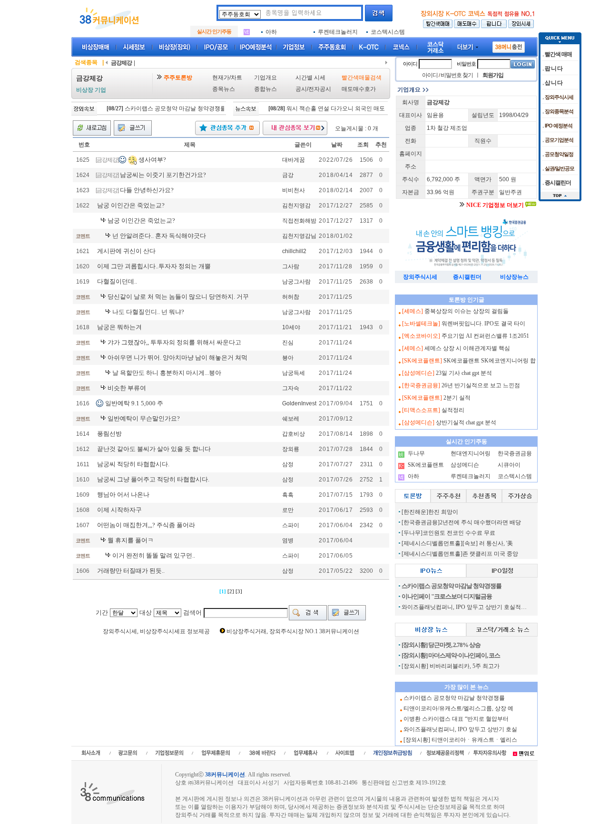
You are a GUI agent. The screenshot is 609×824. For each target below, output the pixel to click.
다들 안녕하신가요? (147, 190)
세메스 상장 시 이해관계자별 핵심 (467, 348)
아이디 (410, 64)
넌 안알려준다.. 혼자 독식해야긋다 (159, 235)
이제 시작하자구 (119, 509)
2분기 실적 (457, 397)
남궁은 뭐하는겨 (119, 327)
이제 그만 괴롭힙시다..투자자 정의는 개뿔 (154, 266)
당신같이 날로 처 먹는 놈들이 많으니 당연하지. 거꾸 (178, 296)
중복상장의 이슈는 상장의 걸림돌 (466, 311)
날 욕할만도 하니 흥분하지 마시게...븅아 (166, 372)
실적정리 (453, 410)
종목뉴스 (223, 89)
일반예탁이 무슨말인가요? (144, 418)
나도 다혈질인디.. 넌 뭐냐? (148, 311)
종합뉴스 (265, 89)
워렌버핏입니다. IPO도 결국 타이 (483, 323)
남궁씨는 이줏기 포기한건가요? (163, 174)
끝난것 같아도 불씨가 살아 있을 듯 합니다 (154, 448)
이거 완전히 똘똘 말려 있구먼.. (153, 555)
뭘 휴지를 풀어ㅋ (131, 540)
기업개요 (265, 77)
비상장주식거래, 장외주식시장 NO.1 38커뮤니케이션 (292, 631)
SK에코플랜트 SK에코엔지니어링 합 (489, 360)
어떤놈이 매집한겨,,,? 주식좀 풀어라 (146, 525)
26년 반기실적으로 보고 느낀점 (481, 385)
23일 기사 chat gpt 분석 (464, 373)
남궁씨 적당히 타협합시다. (133, 464)
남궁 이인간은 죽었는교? (131, 205)
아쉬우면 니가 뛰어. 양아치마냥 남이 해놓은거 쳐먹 (177, 357)
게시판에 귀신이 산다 (126, 251)
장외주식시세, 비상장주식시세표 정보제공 (156, 631)
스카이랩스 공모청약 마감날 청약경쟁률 (162, 108)
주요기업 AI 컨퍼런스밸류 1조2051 (485, 336)
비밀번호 (466, 64)
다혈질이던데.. (117, 281)
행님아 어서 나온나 (123, 494)
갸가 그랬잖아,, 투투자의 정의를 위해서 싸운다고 (174, 342)
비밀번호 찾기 (457, 75)
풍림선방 (109, 433)
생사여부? (152, 159)
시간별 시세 (310, 77)
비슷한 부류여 (127, 388)
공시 (301, 89)
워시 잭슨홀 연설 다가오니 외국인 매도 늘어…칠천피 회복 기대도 (356, 108)
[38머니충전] (508, 45)
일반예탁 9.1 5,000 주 (134, 403)
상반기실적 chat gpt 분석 (466, 422)
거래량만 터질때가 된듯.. (131, 570)
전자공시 (319, 89)
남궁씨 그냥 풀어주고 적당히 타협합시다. (153, 479)
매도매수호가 (359, 89)
